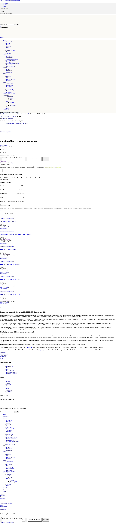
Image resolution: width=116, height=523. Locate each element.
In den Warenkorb (34, 519)
